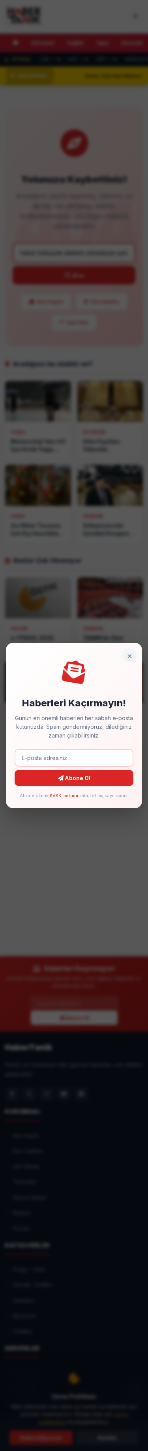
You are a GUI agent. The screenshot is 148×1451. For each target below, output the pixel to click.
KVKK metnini (64, 795)
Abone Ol (77, 778)
